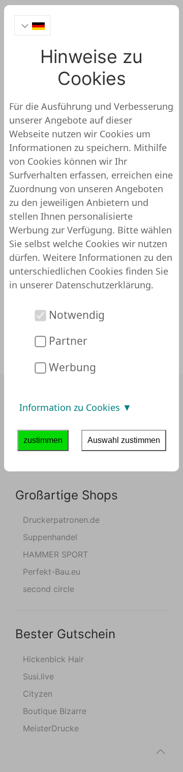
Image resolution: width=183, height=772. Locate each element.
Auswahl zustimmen (123, 440)
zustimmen (43, 440)
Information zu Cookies (71, 407)
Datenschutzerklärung (103, 285)
